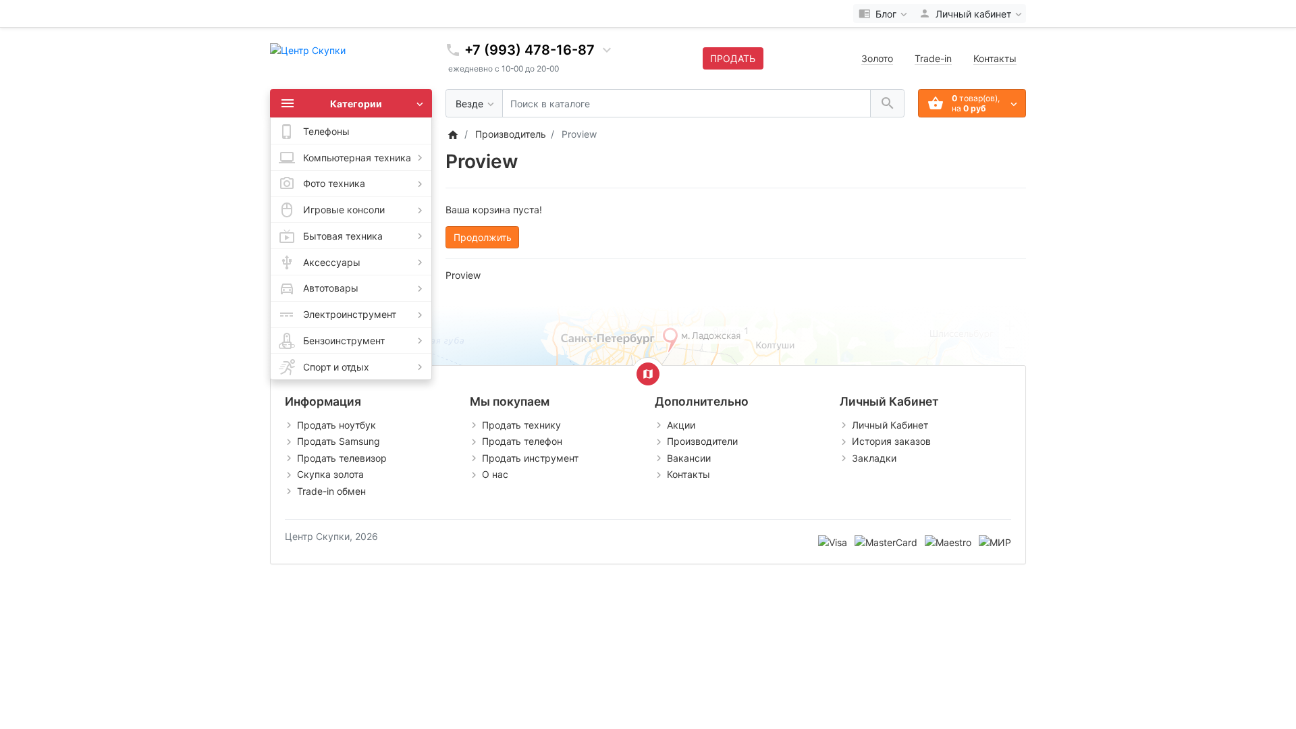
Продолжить (483, 237)
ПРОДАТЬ (732, 58)
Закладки (874, 458)
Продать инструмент (530, 458)
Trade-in (933, 58)
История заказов (891, 441)
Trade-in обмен (331, 491)
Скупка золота (330, 474)
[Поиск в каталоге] (887, 103)
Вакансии (689, 458)
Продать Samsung (338, 441)
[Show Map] (648, 373)
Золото (877, 58)
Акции (681, 425)
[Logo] (308, 49)
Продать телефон (522, 441)
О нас (495, 474)
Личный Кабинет (890, 425)
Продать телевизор (342, 458)
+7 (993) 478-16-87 (529, 50)
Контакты (995, 58)
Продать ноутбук (336, 425)
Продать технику (521, 425)
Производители (702, 441)
